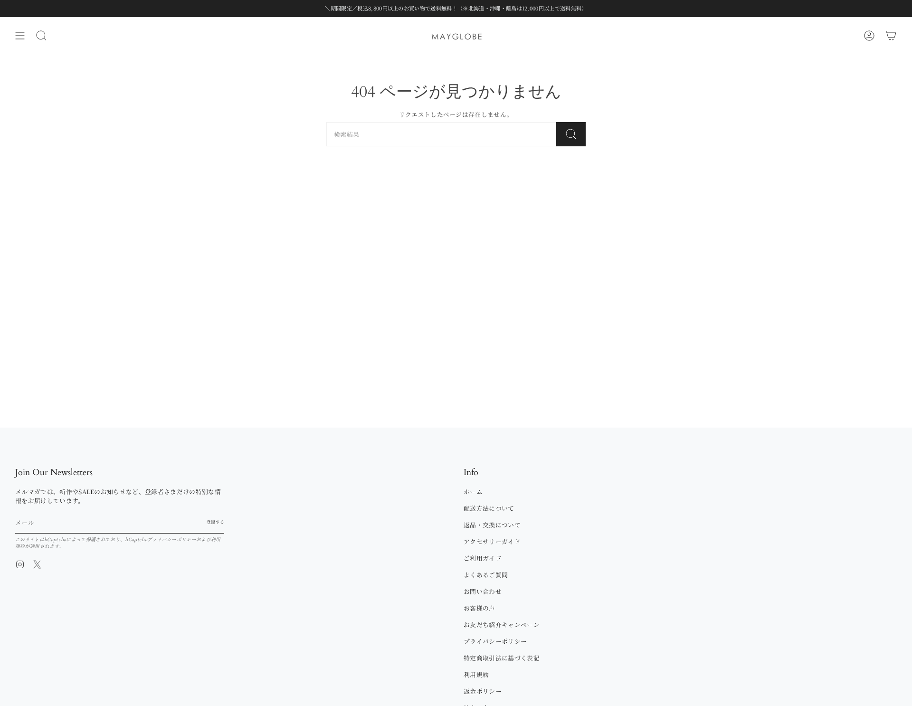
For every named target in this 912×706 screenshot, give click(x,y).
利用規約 (476, 674)
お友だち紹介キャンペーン (502, 624)
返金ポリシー (483, 691)
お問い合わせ (483, 591)
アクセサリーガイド (492, 541)
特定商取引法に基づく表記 (502, 657)
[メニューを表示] (19, 36)
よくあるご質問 (486, 574)
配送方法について (489, 508)
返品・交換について (492, 524)
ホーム (473, 491)
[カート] (891, 36)
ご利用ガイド (483, 558)
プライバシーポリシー (171, 539)
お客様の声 (479, 607)
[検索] (571, 134)
